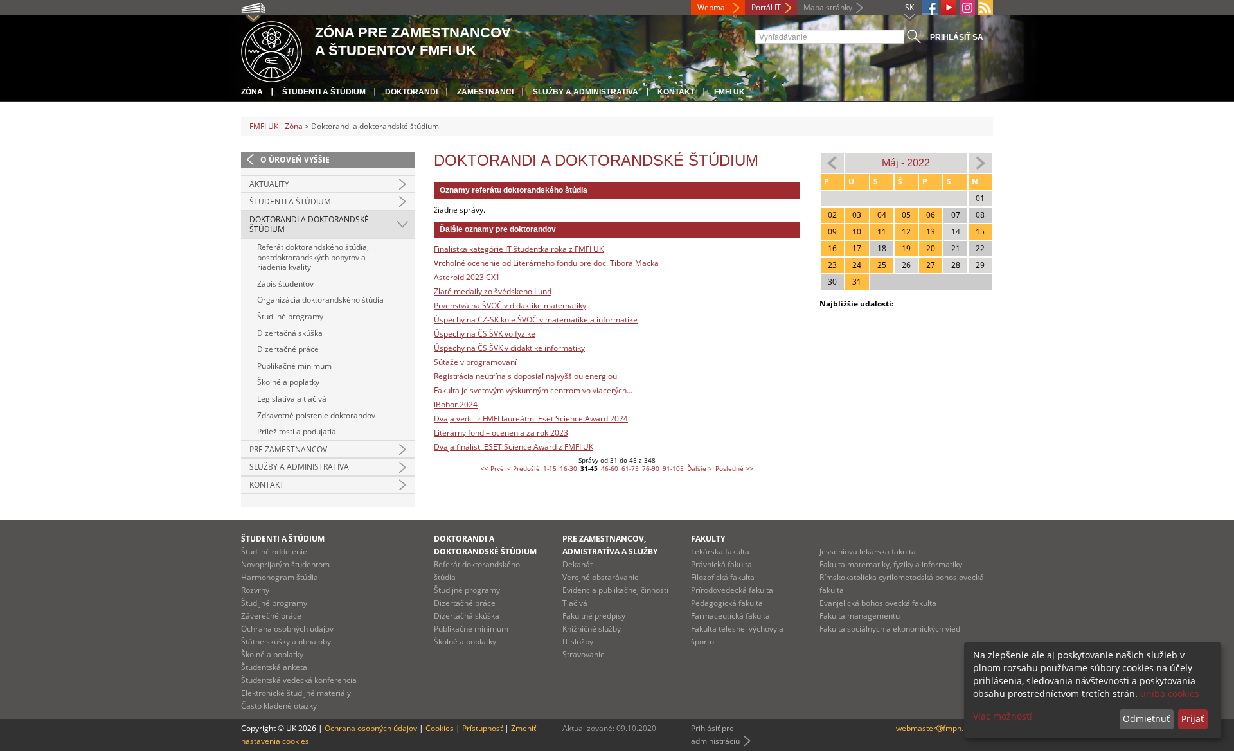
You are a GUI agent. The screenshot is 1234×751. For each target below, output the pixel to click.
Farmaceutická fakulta (730, 615)
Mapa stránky (827, 7)
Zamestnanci (485, 91)
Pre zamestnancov (288, 449)
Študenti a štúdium (324, 91)
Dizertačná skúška (290, 333)
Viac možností (1002, 716)
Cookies (439, 728)
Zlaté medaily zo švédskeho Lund (492, 291)
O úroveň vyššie (295, 159)
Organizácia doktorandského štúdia (320, 299)
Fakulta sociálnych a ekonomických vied (889, 628)
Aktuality (269, 184)
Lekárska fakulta (720, 551)
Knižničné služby (591, 628)
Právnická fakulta (721, 564)
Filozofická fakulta (723, 577)
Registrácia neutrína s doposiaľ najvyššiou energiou (525, 376)
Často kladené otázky (279, 705)
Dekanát (577, 564)
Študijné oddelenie (274, 551)
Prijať (1192, 718)
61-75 (630, 468)
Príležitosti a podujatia (296, 431)
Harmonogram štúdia (279, 577)
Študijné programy (290, 316)
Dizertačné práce (288, 349)
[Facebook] (930, 7)
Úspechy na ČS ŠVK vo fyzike (484, 333)
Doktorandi (411, 91)
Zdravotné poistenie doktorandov (316, 415)
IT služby (577, 641)
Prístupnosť (482, 728)
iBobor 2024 (456, 404)
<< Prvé (492, 468)
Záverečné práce (271, 615)
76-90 (650, 468)
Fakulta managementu (859, 615)
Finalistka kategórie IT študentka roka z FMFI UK (519, 248)
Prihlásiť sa (956, 37)
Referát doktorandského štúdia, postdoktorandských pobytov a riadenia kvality (313, 257)
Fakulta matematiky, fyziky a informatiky (890, 564)
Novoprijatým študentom (285, 564)
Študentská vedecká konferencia (299, 680)
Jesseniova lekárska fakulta (867, 551)
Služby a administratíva (585, 91)
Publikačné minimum (294, 365)
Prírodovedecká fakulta (732, 590)
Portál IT (766, 7)
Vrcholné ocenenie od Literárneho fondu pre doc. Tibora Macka (546, 263)
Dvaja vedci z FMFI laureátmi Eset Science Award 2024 (531, 418)
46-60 (609, 468)
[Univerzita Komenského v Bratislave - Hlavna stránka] (271, 49)
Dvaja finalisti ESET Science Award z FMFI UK (513, 446)
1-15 (550, 468)
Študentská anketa (274, 667)
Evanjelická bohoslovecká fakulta (877, 602)
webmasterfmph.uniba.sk (944, 728)
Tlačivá (574, 602)
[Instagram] (967, 7)
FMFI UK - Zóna (276, 126)
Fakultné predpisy (593, 615)
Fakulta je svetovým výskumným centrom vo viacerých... (533, 390)
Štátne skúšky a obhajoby (286, 641)
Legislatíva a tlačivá (291, 398)
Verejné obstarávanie (600, 577)
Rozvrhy (255, 590)
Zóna (252, 91)
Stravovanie (583, 654)
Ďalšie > (699, 468)
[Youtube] (948, 7)
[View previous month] (832, 162)
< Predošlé (523, 468)
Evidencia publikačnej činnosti (615, 590)
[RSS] (985, 7)
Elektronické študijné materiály (296, 692)
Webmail (713, 7)
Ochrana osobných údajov (287, 628)
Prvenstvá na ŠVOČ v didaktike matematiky (510, 305)
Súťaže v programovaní (475, 362)
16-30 (568, 468)
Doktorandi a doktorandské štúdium (309, 224)
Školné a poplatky (288, 381)
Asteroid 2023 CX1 (467, 277)
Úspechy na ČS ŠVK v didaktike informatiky (509, 347)
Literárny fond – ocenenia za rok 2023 (501, 432)
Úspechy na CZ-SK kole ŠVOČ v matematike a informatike (536, 319)
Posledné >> (734, 468)
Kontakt (676, 91)
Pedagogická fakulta (727, 602)
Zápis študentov (285, 283)
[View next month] (980, 162)
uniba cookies (1169, 693)
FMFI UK (729, 91)
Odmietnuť (1146, 718)
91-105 (673, 468)
